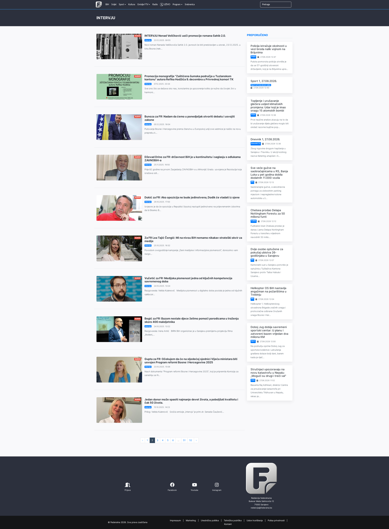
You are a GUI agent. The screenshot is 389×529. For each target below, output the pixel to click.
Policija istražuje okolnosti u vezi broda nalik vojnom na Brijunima (269, 49)
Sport (253, 341)
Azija (253, 380)
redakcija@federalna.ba (261, 508)
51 (184, 440)
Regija (253, 56)
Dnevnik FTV (255, 143)
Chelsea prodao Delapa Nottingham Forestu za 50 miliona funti (268, 213)
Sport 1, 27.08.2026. (264, 81)
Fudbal (253, 221)
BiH (252, 182)
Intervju (148, 40)
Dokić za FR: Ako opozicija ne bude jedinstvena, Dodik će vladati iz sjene (192, 197)
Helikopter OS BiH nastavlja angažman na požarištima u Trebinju (268, 291)
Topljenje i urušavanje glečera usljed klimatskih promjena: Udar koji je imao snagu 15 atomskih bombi (268, 105)
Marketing (191, 520)
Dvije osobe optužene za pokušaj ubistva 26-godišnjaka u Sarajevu (267, 252)
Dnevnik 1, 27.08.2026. (265, 139)
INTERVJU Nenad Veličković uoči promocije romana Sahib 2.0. (185, 35)
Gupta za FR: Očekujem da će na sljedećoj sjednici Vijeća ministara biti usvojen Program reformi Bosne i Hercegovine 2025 (191, 360)
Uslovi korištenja (255, 520)
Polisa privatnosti (276, 520)
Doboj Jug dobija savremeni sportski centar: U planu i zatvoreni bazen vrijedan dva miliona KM (269, 332)
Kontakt (228, 524)
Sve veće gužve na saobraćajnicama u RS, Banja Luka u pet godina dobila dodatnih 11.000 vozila (269, 172)
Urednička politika (210, 520)
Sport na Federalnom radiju (260, 85)
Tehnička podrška (233, 520)
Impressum (175, 520)
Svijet (253, 114)
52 (190, 440)
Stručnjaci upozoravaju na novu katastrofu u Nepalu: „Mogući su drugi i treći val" (268, 372)
